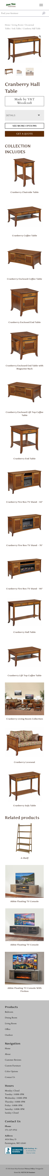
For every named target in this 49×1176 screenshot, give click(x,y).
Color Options (11, 1071)
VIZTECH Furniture (28, 1172)
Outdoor (9, 1035)
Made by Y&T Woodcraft (24, 101)
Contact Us (10, 1077)
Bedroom (9, 1012)
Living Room (17, 25)
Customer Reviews (13, 1059)
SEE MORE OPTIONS (25, 125)
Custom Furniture (13, 1065)
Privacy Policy (30, 1169)
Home (7, 25)
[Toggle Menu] (41, 5)
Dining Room (11, 1017)
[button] (40, 36)
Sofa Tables (16, 28)
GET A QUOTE (24, 133)
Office (7, 1029)
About (7, 1054)
